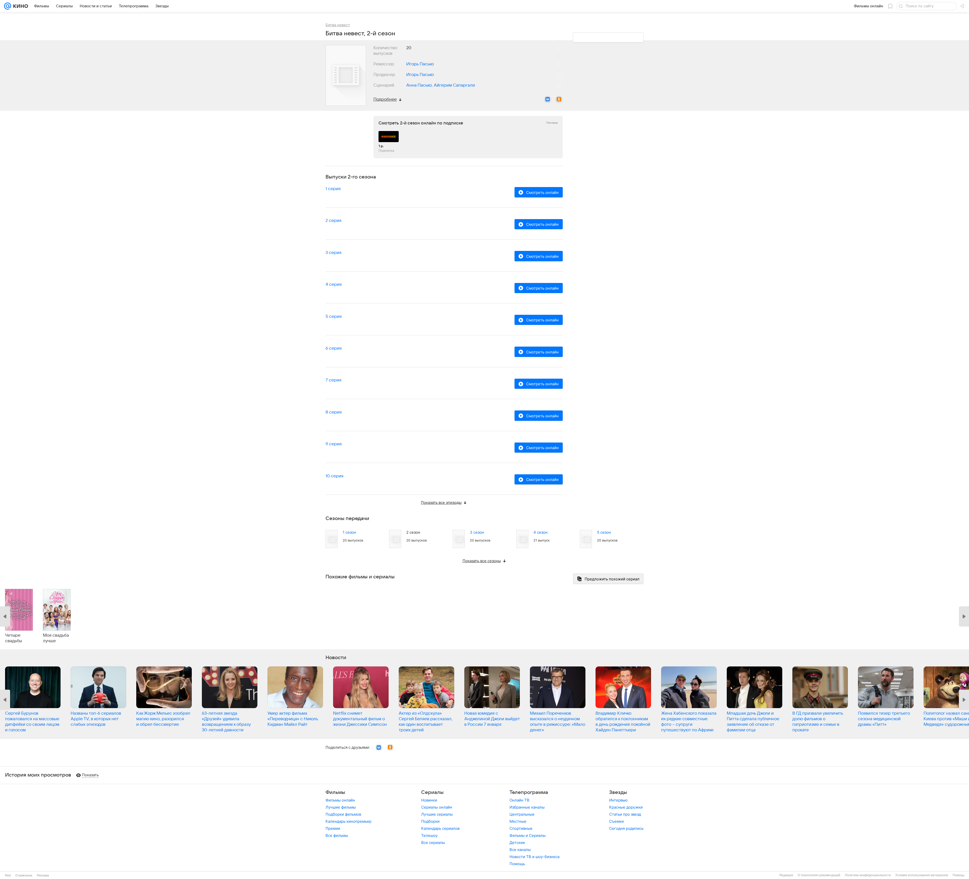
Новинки (429, 800)
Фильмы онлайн (340, 800)
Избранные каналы (527, 807)
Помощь (517, 863)
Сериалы (432, 792)
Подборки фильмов (343, 814)
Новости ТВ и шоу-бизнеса (534, 856)
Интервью (618, 800)
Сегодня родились (626, 828)
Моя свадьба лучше (56, 638)
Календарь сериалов (440, 828)
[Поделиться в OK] (559, 99)
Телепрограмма (528, 792)
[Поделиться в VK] (547, 99)
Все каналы (520, 849)
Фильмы (335, 792)
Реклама (43, 875)
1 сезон (349, 532)
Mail (8, 875)
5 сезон (604, 532)
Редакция (786, 875)
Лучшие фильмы (341, 807)
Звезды (618, 792)
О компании (23, 875)
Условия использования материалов (921, 875)
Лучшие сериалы (437, 814)
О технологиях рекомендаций (819, 875)
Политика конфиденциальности (868, 875)
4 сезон (540, 532)
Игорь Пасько (420, 64)
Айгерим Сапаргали (454, 85)
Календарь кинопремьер (348, 821)
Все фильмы (337, 835)
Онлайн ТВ (519, 800)
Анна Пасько (419, 85)
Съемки (616, 821)
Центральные (521, 814)
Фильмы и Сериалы (527, 835)
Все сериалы (433, 842)
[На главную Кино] (19, 6)
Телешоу (429, 835)
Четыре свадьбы (13, 638)
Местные (517, 821)
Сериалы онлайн (436, 807)
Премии (333, 828)
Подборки (430, 821)
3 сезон (477, 532)
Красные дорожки (626, 807)
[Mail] (7, 6)
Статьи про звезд (625, 814)
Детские (517, 842)
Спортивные (520, 828)
